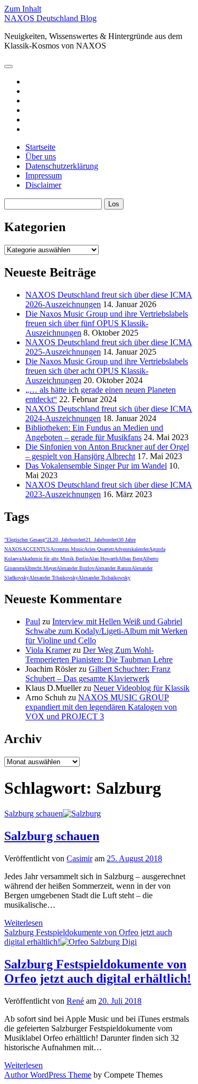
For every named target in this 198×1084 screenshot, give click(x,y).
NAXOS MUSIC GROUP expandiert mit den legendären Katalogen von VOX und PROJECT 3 (101, 707)
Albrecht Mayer (40, 568)
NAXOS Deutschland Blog (50, 18)
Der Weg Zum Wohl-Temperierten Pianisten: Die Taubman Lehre (99, 654)
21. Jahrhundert (102, 540)
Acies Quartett (99, 549)
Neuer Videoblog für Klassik (141, 687)
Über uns (40, 156)
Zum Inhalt (22, 8)
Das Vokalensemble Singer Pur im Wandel (96, 465)
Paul (32, 621)
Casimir (79, 858)
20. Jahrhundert (69, 540)
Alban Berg (130, 559)
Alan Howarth (103, 559)
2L (50, 540)
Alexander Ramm (113, 568)
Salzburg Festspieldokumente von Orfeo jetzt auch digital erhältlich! (88, 937)
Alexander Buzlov (75, 568)
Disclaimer (43, 184)
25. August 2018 (134, 858)
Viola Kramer (48, 649)
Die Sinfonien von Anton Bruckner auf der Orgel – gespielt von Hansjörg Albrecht (107, 451)
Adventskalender (131, 549)
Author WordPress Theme (47, 1074)
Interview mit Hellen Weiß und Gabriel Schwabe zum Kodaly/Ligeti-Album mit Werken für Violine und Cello (106, 631)
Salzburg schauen (33, 813)
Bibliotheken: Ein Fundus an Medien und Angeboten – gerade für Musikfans (94, 432)
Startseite (40, 146)
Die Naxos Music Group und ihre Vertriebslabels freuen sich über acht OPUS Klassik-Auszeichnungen (106, 371)
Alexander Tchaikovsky (53, 578)
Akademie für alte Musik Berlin (55, 559)
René (75, 1000)
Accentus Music (67, 549)
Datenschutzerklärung (61, 165)
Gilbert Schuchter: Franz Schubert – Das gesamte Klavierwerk (98, 673)
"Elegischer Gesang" (25, 540)
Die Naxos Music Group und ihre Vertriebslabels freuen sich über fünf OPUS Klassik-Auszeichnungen (106, 323)
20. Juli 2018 (120, 1000)
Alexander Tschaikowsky (104, 578)
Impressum (43, 175)
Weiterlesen (23, 922)
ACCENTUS (36, 549)
